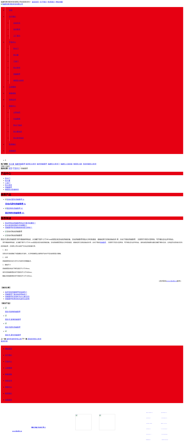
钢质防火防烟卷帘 (12, 189)
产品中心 (12, 42)
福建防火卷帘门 (54, 164)
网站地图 (59, 2)
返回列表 (4, 341)
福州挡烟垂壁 (42, 164)
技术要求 (16, 29)
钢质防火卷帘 (18, 80)
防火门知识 (17, 125)
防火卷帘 (16, 68)
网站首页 (8, 349)
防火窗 (16, 55)
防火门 (16, 48)
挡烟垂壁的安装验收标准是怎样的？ (18, 227)
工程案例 (12, 87)
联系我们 (51, 2)
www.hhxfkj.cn (171, 281)
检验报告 (12, 93)
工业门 (16, 61)
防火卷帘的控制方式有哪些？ (16, 225)
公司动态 (16, 112)
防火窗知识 (17, 131)
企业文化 (16, 23)
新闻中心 (12, 106)
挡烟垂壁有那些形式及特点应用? (17, 299)
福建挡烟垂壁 (20, 164)
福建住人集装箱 (67, 164)
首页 (10, 10)
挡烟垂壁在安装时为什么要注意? (17, 296)
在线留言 (12, 151)
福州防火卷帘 (31, 164)
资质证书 (12, 100)
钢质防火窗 (77, 164)
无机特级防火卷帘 (89, 164)
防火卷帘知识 (18, 138)
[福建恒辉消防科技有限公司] (12, 4)
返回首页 (35, 2)
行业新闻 (16, 119)
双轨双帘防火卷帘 (34, 339)
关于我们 (43, 2)
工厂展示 (16, 36)
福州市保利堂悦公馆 (14, 339)
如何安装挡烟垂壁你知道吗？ (16, 292)
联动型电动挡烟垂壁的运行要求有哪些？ (20, 223)
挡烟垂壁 (16, 74)
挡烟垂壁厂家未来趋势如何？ (16, 294)
